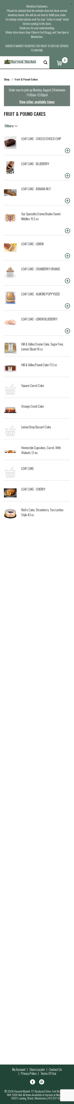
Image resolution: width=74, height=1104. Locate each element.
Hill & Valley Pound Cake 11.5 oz (39, 364)
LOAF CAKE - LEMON (32, 243)
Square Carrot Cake (32, 385)
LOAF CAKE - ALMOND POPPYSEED (40, 293)
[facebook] (32, 1082)
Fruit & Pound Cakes (26, 79)
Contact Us (55, 1069)
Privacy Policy (29, 1073)
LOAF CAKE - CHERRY (33, 489)
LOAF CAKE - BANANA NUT (36, 188)
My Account (18, 1069)
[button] (67, 150)
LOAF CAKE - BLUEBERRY (35, 163)
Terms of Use (48, 1073)
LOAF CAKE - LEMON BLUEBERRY (39, 318)
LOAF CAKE (27, 468)
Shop (6, 79)
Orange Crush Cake (32, 406)
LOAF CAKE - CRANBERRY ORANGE (40, 268)
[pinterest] (41, 1082)
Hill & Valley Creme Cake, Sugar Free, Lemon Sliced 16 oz (42, 346)
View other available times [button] (37, 101)
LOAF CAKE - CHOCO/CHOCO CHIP (41, 138)
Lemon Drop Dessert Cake (36, 426)
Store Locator (37, 1069)
